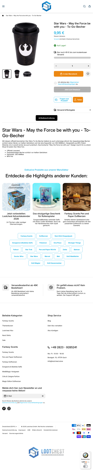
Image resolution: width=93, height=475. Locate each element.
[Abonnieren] (42, 396)
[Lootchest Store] (46, 6)
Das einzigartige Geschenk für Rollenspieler (46, 215)
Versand (56, 39)
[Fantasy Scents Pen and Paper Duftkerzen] (77, 197)
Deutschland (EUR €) (8, 426)
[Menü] (89, 452)
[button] (89, 6)
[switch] (85, 466)
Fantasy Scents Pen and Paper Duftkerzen (77, 215)
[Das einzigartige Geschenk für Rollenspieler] (47, 197)
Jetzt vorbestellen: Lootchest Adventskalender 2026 (16, 216)
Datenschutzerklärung (9, 402)
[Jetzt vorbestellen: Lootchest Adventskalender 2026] (16, 197)
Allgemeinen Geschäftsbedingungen (68, 83)
